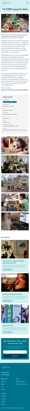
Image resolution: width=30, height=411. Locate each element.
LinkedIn (3, 401)
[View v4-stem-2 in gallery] (15, 164)
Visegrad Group (5, 372)
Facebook (3, 396)
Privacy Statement (20, 381)
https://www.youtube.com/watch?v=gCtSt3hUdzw (14, 90)
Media (2, 384)
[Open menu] (27, 2)
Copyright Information (21, 384)
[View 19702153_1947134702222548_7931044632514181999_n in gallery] (15, 23)
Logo (2, 386)
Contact (3, 381)
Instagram (3, 398)
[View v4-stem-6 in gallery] (15, 221)
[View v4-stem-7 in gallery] (15, 202)
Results (3, 389)
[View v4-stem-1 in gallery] (15, 145)
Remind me (15, 356)
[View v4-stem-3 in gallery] (15, 183)
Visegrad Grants (9, 102)
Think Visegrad (5, 374)
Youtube (3, 404)
